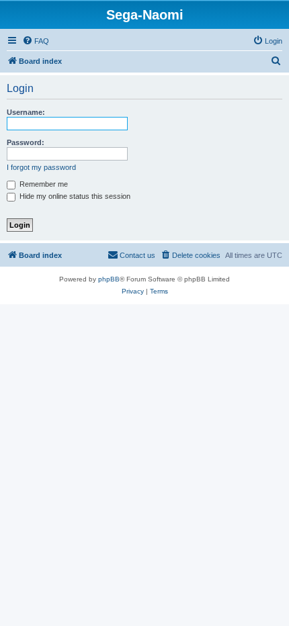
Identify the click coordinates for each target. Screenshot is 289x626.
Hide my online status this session (73, 196)
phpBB (109, 279)
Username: (26, 112)
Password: (25, 142)
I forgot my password (41, 167)
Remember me (42, 184)
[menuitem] (35, 41)
